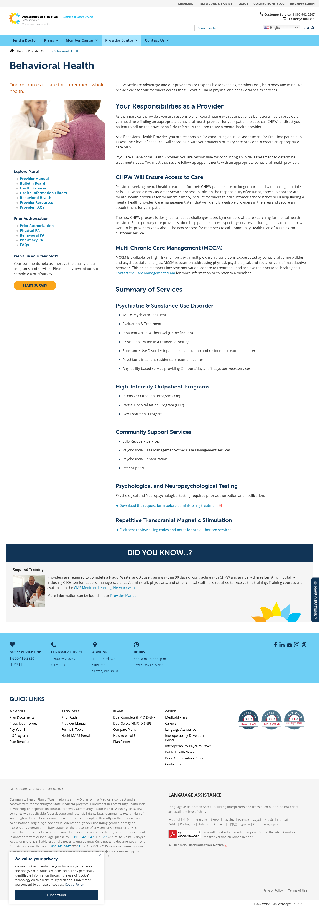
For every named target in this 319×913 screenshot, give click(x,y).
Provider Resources (36, 202)
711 (105, 837)
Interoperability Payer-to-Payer (188, 746)
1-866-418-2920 (22, 658)
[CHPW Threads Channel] (304, 646)
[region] (56, 878)
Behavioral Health (35, 197)
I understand (56, 895)
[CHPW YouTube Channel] (290, 646)
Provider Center (119, 40)
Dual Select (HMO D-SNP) (132, 723)
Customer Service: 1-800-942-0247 (289, 14)
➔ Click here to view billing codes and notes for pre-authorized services (173, 529)
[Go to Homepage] (13, 51)
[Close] (99, 855)
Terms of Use (297, 890)
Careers (170, 723)
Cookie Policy (74, 884)
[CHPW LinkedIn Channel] (282, 646)
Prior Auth (69, 717)
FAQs (24, 244)
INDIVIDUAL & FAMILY (215, 4)
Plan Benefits (19, 741)
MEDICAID (185, 4)
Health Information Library (43, 193)
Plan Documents (22, 717)
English (275, 28)
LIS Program (19, 735)
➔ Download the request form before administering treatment (167, 505)
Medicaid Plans (176, 717)
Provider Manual (34, 178)
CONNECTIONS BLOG (269, 4)
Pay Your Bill (19, 729)
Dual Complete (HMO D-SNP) (134, 717)
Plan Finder (121, 741)
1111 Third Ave (103, 658)
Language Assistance (180, 729)
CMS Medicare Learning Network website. (107, 587)
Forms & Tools (72, 729)
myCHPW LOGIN (302, 4)
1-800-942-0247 (63, 658)
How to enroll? (124, 735)
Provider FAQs (32, 207)
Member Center (79, 40)
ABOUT (243, 4)
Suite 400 (99, 665)
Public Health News (179, 752)
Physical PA (30, 230)
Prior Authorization (37, 225)
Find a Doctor (25, 40)
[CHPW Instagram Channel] (297, 646)
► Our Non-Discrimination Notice (196, 845)
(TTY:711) (16, 664)
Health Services (33, 188)
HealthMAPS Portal (75, 735)
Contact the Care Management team (145, 273)
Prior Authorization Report (185, 758)
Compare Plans (124, 729)
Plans (49, 40)
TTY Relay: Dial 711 (301, 19)
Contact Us (154, 40)
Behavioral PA (32, 235)
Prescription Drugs (23, 723)
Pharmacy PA (31, 240)
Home (21, 51)
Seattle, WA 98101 (106, 671)
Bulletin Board (32, 183)
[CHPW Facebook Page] (275, 646)
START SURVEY (35, 285)
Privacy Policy (273, 890)
